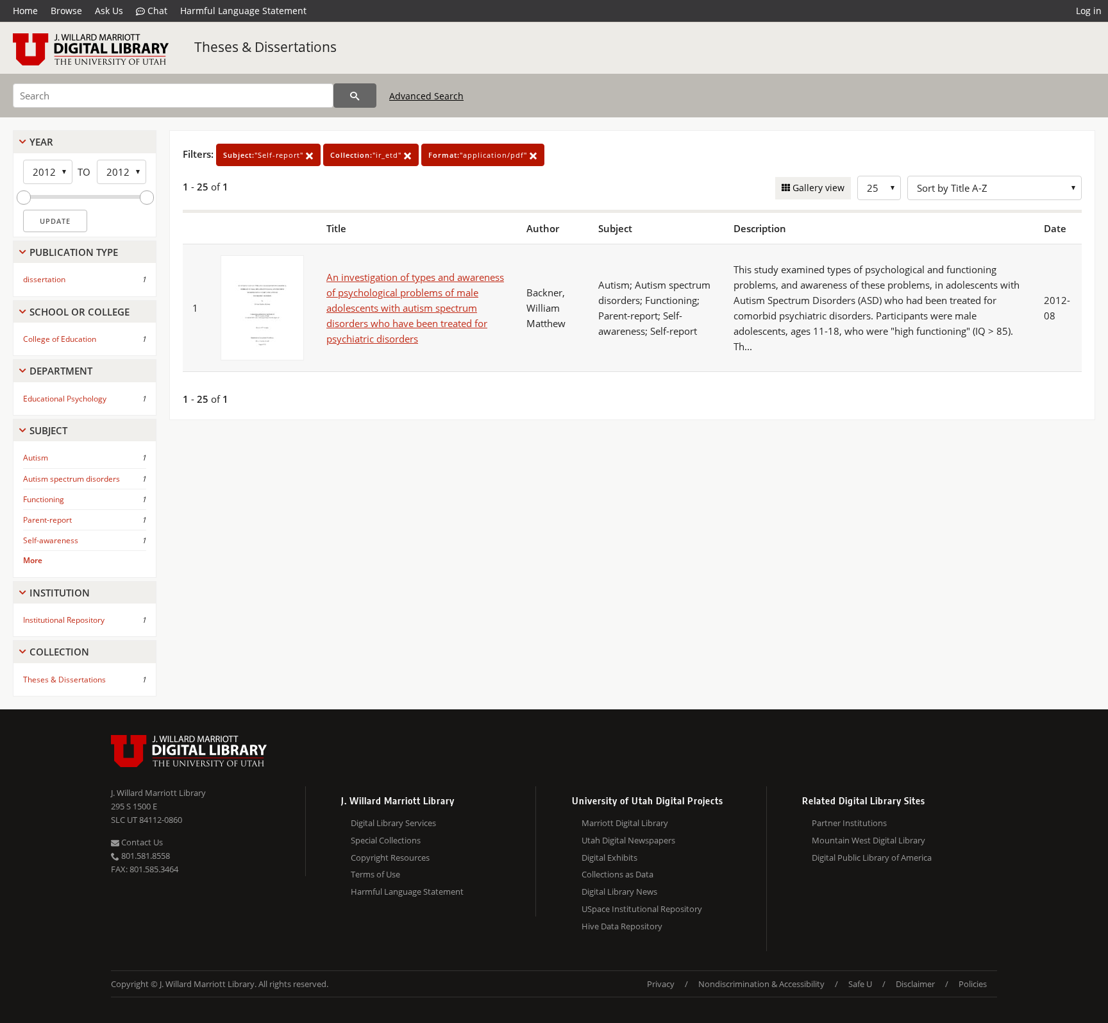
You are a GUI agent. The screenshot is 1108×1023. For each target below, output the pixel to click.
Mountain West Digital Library (868, 840)
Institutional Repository (64, 619)
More (32, 560)
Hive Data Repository (622, 926)
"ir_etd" (367, 155)
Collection (59, 651)
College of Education (59, 339)
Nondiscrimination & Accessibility (761, 984)
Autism (35, 457)
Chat (156, 10)
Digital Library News (619, 891)
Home (25, 10)
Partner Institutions (849, 823)
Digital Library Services (393, 823)
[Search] (354, 95)
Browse (66, 10)
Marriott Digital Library (625, 823)
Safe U (860, 984)
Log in (1089, 10)
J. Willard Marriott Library (158, 793)
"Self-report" (264, 155)
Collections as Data (617, 874)
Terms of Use (375, 874)
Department (60, 370)
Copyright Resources (390, 857)
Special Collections (386, 840)
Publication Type (73, 252)
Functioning (43, 499)
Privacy (661, 984)
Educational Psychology (64, 398)
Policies (973, 984)
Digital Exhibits (609, 857)
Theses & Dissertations (265, 47)
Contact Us (141, 842)
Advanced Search (426, 96)
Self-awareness (50, 540)
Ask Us (109, 10)
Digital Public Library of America (872, 857)
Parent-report (47, 519)
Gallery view (817, 188)
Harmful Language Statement (243, 10)
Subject (48, 430)
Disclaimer (915, 984)
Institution (59, 592)
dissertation (44, 279)
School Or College (79, 311)
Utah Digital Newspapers (628, 840)
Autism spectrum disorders (71, 478)
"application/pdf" (479, 155)
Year (41, 141)
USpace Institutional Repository (642, 909)
